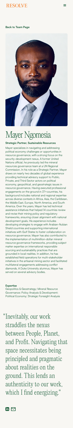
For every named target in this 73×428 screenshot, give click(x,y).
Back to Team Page (17, 27)
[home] (18, 6)
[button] (64, 5)
